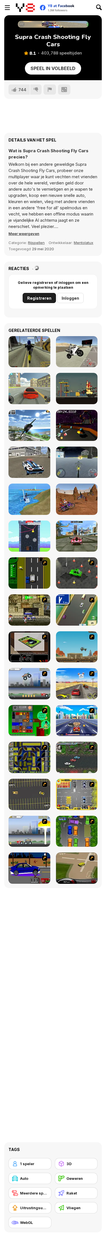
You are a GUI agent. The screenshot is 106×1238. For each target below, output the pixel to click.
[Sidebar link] (7, 7)
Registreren (39, 298)
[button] (23, 233)
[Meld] (50, 89)
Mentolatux (83, 242)
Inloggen (70, 298)
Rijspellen (36, 242)
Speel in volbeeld (53, 68)
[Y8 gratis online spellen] (25, 7)
